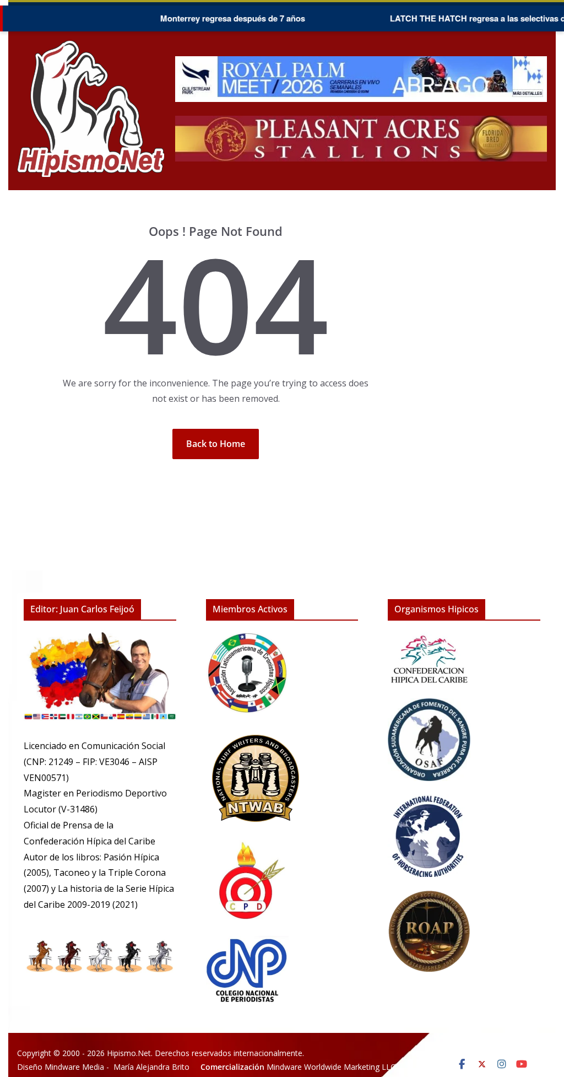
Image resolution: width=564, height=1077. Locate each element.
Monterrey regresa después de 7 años (214, 18)
